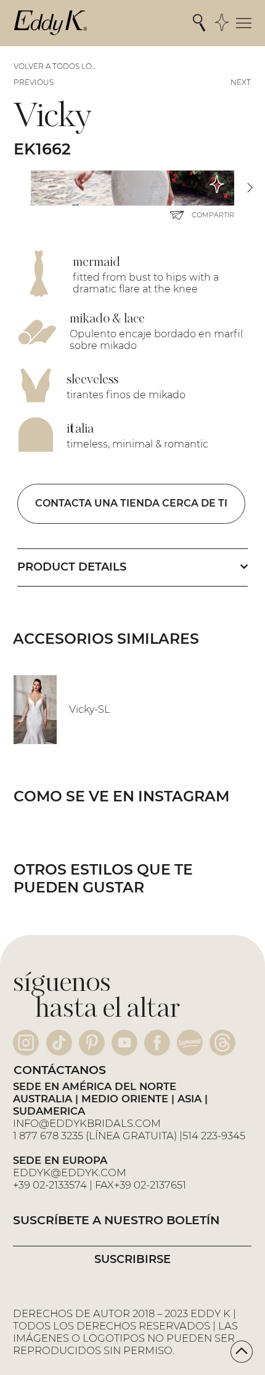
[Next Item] (250, 188)
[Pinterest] (92, 1043)
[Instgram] (26, 1043)
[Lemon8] (190, 1043)
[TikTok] (59, 1043)
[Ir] (241, 1352)
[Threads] (222, 1043)
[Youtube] (124, 1043)
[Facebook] (157, 1043)
